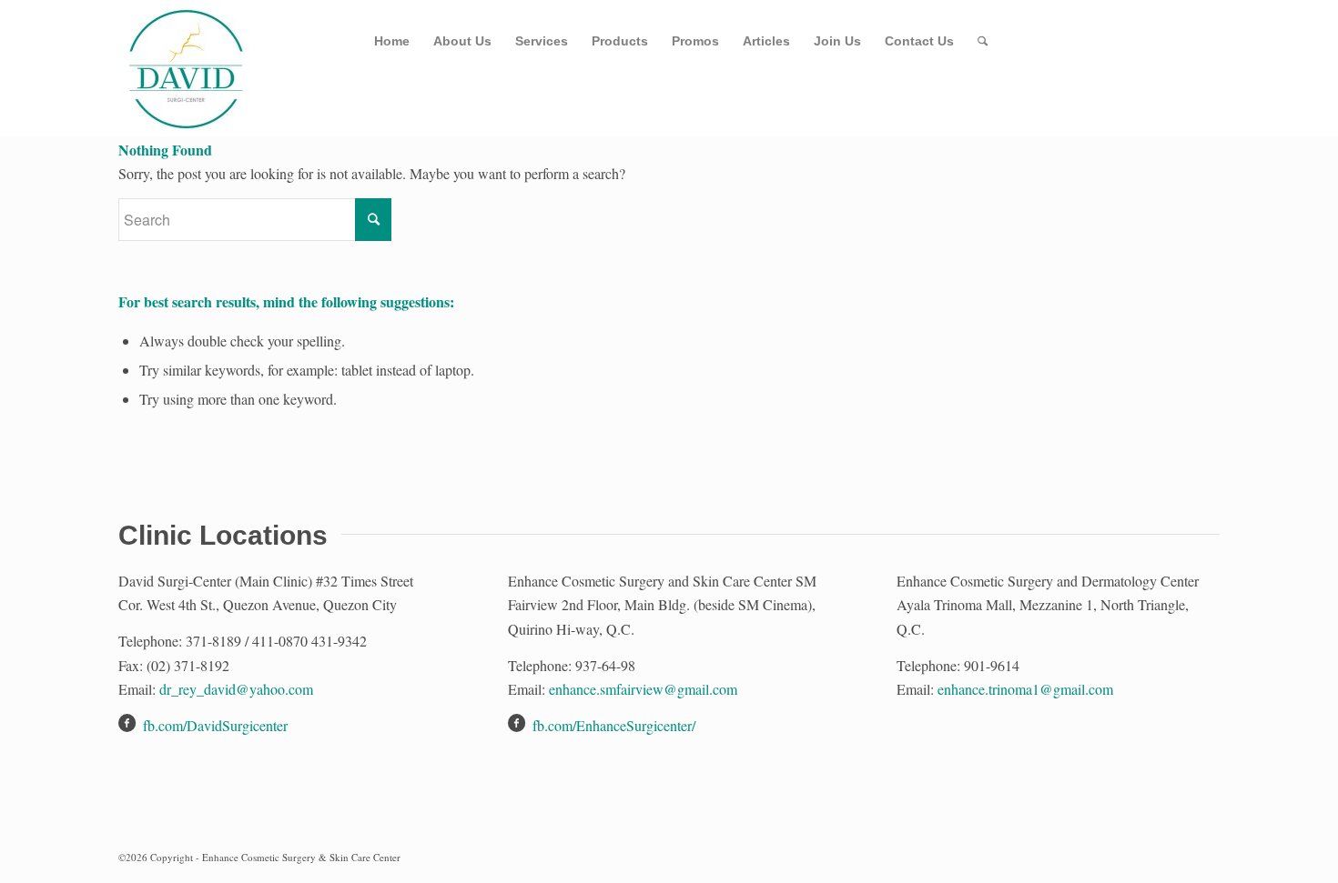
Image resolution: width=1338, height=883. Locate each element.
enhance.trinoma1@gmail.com (1025, 688)
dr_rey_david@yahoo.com (236, 688)
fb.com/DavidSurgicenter (215, 725)
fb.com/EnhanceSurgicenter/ (613, 725)
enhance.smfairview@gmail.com (643, 688)
